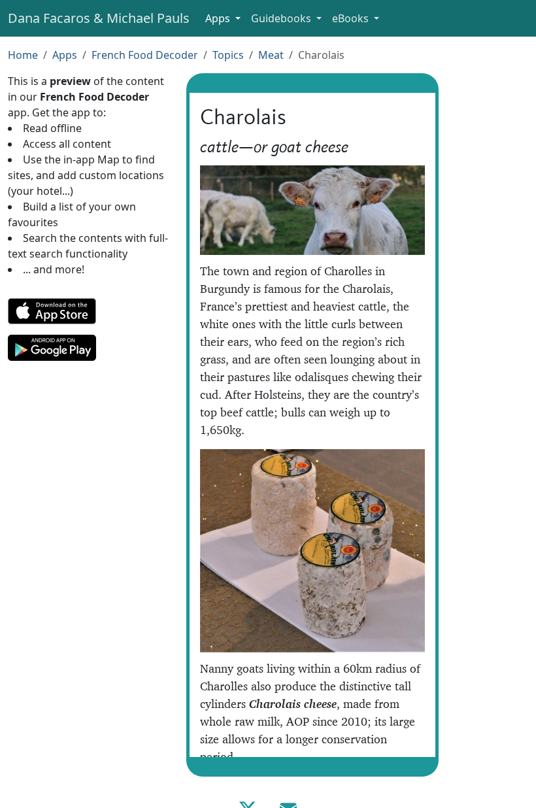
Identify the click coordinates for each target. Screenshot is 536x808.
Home (23, 55)
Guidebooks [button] (282, 18)
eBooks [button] (351, 18)
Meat (271, 55)
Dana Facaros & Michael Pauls (99, 18)
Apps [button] (219, 18)
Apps (64, 55)
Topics (228, 55)
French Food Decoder (145, 55)
